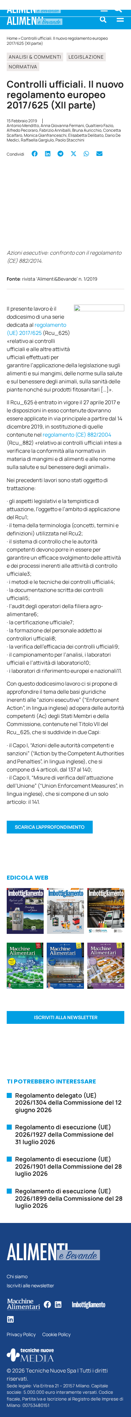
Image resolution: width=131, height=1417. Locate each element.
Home (12, 38)
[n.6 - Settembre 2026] (25, 912)
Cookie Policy (56, 1334)
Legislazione (86, 57)
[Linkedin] (58, 1304)
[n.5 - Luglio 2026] (65, 912)
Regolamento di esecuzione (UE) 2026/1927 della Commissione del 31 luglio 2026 (64, 1134)
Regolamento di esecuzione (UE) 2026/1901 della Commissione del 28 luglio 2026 (68, 1166)
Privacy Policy (21, 1334)
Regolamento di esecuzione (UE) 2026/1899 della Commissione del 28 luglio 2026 (69, 1198)
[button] (103, 19)
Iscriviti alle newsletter (30, 1286)
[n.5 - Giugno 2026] (65, 967)
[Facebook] (47, 1304)
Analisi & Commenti (35, 57)
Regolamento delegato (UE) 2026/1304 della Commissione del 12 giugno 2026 (68, 1102)
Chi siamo (17, 1277)
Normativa (23, 66)
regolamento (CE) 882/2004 (77, 434)
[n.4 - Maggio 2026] (105, 912)
